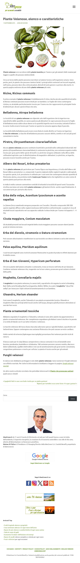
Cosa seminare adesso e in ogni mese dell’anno (20, 527)
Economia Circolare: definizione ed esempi (18, 535)
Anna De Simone (22, 23)
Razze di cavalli (9, 537)
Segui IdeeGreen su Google (40, 463)
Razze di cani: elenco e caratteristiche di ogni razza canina (24, 530)
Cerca (5, 395)
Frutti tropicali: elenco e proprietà (15, 525)
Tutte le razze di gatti (11, 532)
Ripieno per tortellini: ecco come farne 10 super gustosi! (56, 383)
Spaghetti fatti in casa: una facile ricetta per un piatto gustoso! (25, 381)
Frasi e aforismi (9, 539)
